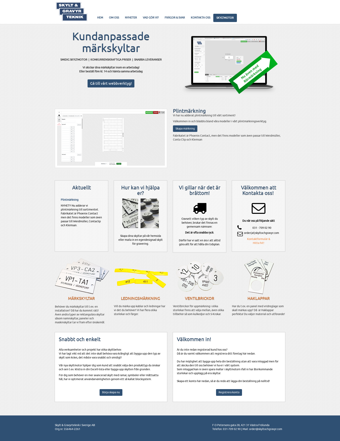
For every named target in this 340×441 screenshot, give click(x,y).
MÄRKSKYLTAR (81, 298)
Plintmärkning (70, 199)
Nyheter (131, 17)
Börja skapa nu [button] (111, 392)
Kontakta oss (200, 17)
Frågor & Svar (175, 17)
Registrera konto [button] (229, 392)
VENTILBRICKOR (199, 298)
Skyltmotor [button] (225, 17)
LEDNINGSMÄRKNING (140, 298)
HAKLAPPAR (259, 298)
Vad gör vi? (151, 17)
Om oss (114, 17)
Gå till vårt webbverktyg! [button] (111, 83)
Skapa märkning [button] (185, 128)
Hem (100, 17)
